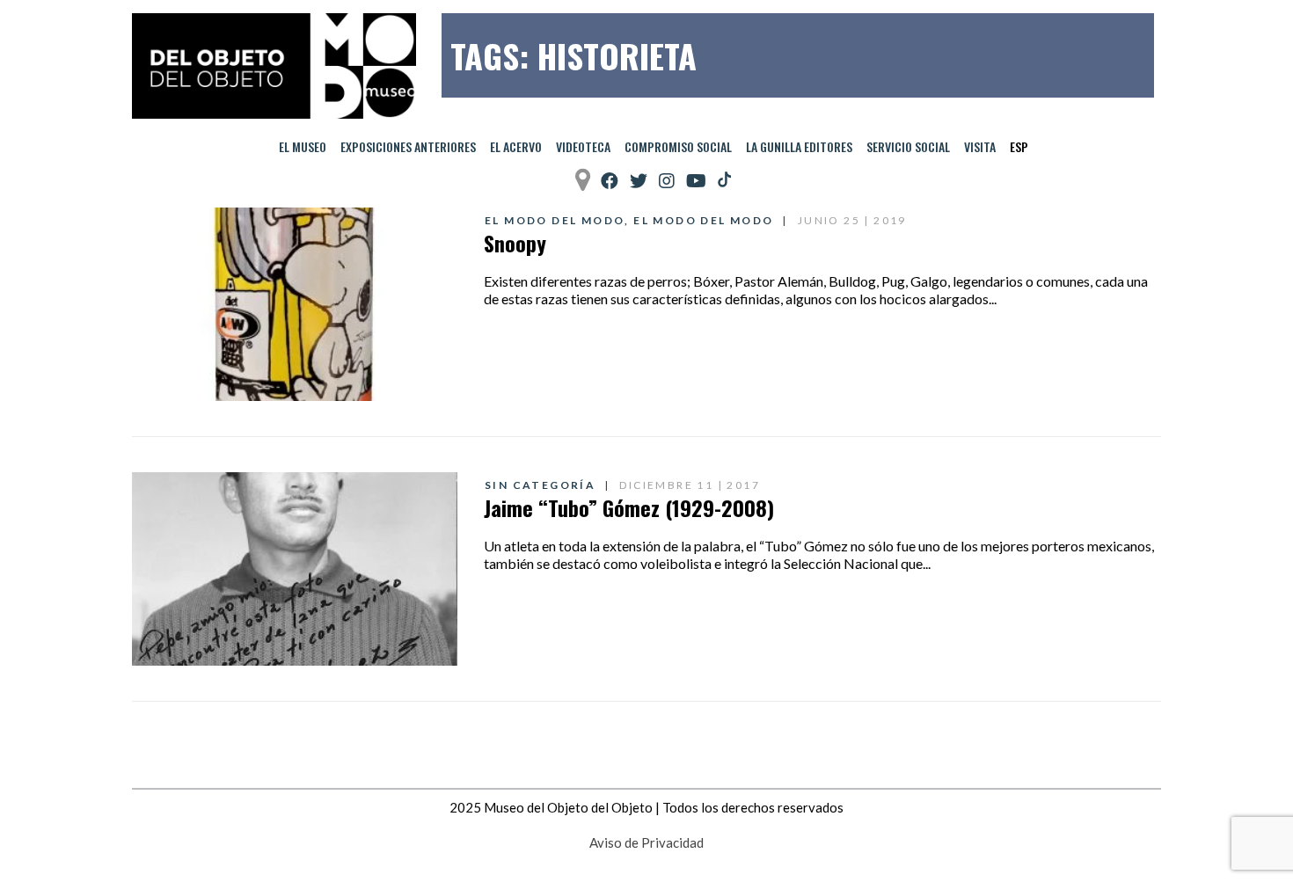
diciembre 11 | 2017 (689, 485)
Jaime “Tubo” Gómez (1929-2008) (629, 507)
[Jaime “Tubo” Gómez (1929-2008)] (294, 569)
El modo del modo (555, 220)
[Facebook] (609, 180)
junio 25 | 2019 (852, 220)
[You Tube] (696, 180)
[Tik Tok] (724, 180)
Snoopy (515, 243)
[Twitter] (638, 180)
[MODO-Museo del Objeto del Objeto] (274, 66)
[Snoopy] (294, 304)
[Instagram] (667, 180)
